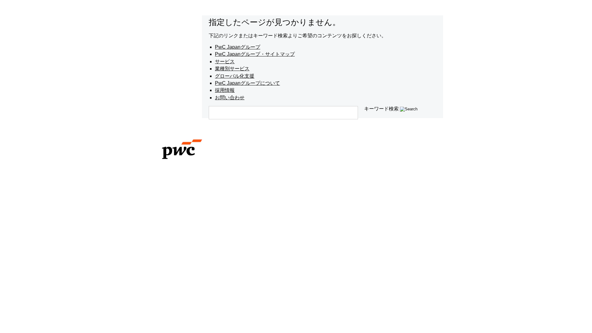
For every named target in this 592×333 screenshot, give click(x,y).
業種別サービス (232, 68)
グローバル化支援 (234, 76)
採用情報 (225, 90)
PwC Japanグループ (237, 47)
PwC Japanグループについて (247, 83)
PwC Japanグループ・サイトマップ (255, 54)
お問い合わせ (230, 97)
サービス (225, 61)
